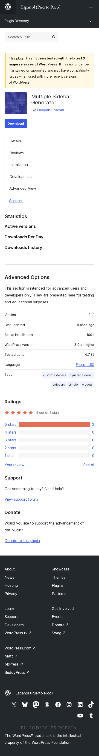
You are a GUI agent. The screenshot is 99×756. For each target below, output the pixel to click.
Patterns (59, 593)
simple (73, 384)
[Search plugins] (53, 37)
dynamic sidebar (81, 375)
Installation (18, 164)
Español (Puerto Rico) (34, 693)
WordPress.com (20, 648)
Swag (59, 633)
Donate (60, 625)
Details (15, 141)
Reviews (16, 153)
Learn (9, 608)
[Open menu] (91, 7)
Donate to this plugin (22, 540)
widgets (87, 384)
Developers (14, 625)
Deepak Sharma (50, 110)
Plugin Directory (17, 21)
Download (16, 123)
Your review (14, 465)
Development (20, 176)
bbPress (14, 664)
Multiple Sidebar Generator (51, 99)
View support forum (21, 499)
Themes (58, 577)
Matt (11, 656)
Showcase (61, 569)
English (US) (85, 365)
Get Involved (63, 608)
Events (58, 616)
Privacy (11, 593)
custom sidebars (54, 375)
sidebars (59, 384)
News (9, 577)
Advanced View (22, 188)
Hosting (11, 585)
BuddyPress (17, 672)
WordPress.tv (18, 633)
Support (16, 200)
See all (88, 465)
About (10, 569)
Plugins (58, 585)
